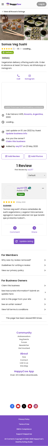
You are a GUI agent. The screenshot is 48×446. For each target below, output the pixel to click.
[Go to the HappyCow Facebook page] (12, 406)
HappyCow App (24, 371)
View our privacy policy (12, 270)
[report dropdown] (42, 188)
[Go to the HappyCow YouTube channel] (18, 406)
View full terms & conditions (14, 309)
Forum (24, 342)
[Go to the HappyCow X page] (24, 406)
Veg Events (24, 339)
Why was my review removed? (16, 260)
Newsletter (24, 345)
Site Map (24, 366)
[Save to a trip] (39, 18)
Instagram (29, 79)
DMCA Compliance (24, 429)
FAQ (24, 357)
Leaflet (7, 107)
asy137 (19, 146)
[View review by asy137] (9, 191)
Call (18, 79)
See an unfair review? (11, 304)
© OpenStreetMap (26, 107)
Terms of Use (24, 424)
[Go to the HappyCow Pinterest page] (30, 406)
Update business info (16, 133)
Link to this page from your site (16, 299)
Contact (24, 360)
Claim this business (15, 141)
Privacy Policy (24, 419)
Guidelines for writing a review (15, 265)
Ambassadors (24, 336)
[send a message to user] (26, 188)
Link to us (24, 363)
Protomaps (15, 107)
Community (24, 332)
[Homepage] (13, 4)
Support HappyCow (24, 434)
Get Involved (24, 348)
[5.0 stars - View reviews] (6, 49)
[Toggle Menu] (2, 4)
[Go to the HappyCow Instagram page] (36, 406)
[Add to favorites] (45, 18)
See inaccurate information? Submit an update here (20, 292)
